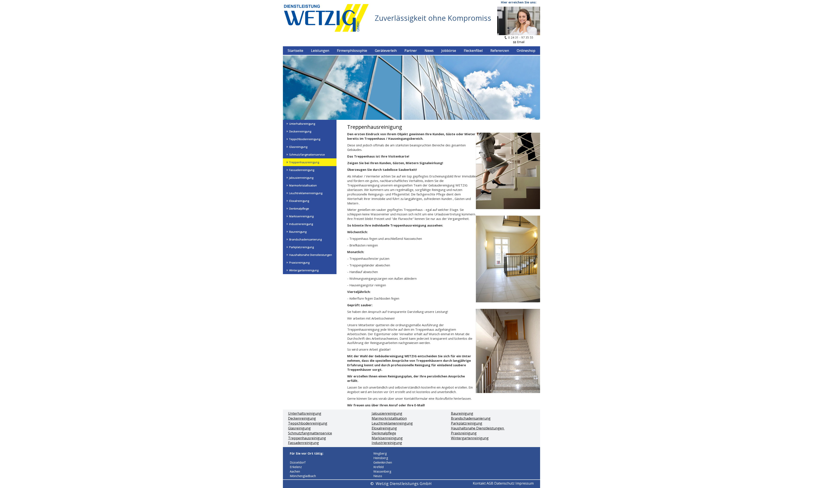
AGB (490, 483)
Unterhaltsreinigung (304, 413)
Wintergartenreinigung (470, 438)
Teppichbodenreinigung (307, 423)
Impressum (524, 483)
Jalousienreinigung (387, 413)
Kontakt (479, 483)
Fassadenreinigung (303, 442)
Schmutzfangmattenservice (310, 433)
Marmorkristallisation (389, 418)
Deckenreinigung (302, 418)
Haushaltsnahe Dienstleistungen (478, 428)
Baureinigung (462, 413)
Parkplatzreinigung (466, 423)
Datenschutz (504, 483)
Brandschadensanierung (471, 418)
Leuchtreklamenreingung (392, 423)
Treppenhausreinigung (307, 438)
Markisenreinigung (387, 438)
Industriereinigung (387, 442)
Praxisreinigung (464, 433)
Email (520, 42)
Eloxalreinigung (384, 428)
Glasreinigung (299, 428)
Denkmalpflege (384, 433)
